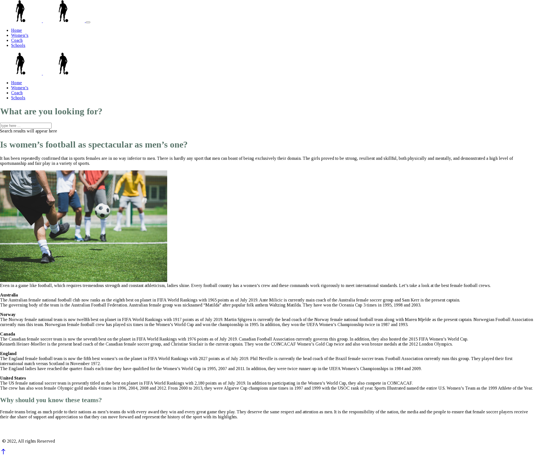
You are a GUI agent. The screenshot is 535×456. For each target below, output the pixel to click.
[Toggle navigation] (88, 22)
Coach (17, 40)
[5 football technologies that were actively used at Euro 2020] (21, 20)
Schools (18, 45)
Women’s (19, 35)
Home (16, 30)
